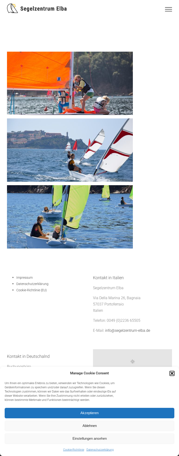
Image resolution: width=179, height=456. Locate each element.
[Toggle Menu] (168, 9)
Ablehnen (90, 426)
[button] (172, 373)
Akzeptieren (89, 413)
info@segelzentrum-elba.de (127, 330)
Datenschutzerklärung (100, 449)
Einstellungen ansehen (89, 438)
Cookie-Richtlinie (73, 449)
